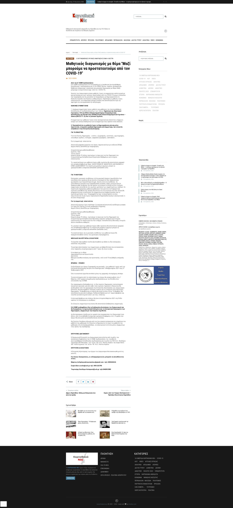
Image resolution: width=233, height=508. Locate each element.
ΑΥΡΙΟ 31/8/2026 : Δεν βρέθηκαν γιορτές (149, 227)
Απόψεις (151, 85)
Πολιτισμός (75, 52)
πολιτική (156, 110)
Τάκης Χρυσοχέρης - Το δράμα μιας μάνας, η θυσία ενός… (87, 422)
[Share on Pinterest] (93, 382)
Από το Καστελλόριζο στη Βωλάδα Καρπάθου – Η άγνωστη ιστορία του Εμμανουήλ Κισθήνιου (154, 183)
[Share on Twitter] (83, 382)
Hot (148, 79)
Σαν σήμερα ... (144, 107)
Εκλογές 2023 (144, 91)
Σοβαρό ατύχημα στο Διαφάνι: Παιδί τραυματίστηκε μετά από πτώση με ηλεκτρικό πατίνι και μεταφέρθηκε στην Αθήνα (153, 198)
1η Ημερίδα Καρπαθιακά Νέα (149, 75)
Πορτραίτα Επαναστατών (148, 104)
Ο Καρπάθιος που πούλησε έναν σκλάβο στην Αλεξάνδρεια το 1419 (121, 411)
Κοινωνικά (142, 98)
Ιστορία (141, 95)
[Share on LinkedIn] (88, 382)
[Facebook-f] (165, 31)
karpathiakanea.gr (102, 504)
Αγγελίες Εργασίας (145, 82)
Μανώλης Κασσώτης (155, 98)
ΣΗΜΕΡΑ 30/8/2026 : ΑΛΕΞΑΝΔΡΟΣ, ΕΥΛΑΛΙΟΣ (150, 221)
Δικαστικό (158, 88)
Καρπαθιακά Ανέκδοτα (154, 95)
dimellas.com (132, 504)
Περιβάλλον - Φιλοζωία (147, 101)
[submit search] (165, 16)
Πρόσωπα (161, 104)
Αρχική (68, 52)
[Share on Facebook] (78, 382)
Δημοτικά (142, 88)
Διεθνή (150, 88)
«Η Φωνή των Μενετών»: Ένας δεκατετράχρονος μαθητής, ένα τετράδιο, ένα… (86, 434)
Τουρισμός (155, 107)
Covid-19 (142, 79)
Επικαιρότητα (155, 91)
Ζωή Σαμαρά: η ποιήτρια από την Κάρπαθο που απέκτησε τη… (120, 422)
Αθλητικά (156, 82)
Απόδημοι (143, 85)
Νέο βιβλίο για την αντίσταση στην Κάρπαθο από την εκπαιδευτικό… (87, 411)
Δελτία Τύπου (161, 85)
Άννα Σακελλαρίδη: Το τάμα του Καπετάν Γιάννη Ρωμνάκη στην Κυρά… (120, 434)
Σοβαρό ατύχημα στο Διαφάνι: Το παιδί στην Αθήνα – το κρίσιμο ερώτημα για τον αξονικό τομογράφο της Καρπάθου (153, 167)
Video (154, 79)
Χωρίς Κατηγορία (145, 110)
